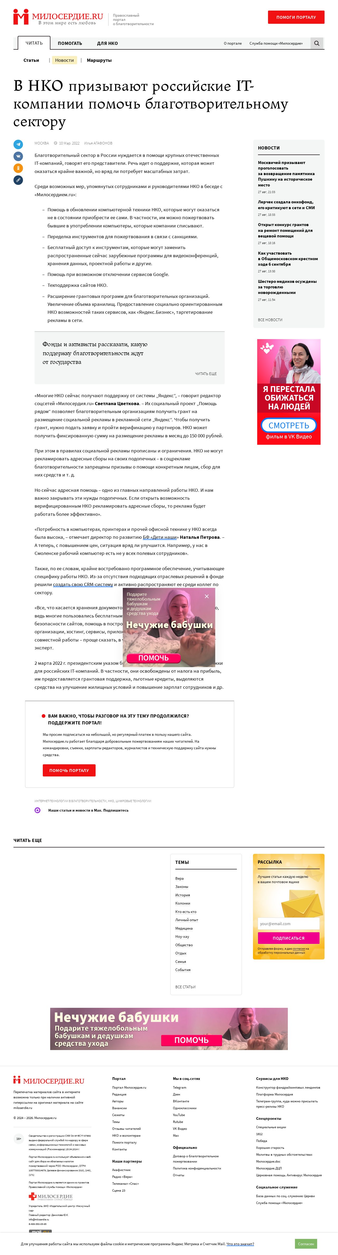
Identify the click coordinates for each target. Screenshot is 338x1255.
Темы (116, 1122)
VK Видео (180, 1128)
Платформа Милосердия (274, 1094)
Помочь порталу (69, 770)
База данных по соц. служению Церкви (285, 1196)
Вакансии (119, 1108)
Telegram (179, 1087)
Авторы (118, 1101)
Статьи (31, 60)
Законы (181, 886)
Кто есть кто (185, 911)
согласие (299, 948)
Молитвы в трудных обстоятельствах (284, 1154)
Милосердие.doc (268, 1161)
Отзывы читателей (126, 1128)
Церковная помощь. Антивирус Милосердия (289, 1175)
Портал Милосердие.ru (129, 1087)
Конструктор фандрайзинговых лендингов (288, 1087)
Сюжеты (118, 1115)
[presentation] (289, 923)
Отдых (180, 953)
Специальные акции (271, 1127)
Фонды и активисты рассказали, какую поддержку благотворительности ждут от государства (95, 353)
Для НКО (107, 43)
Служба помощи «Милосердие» (276, 43)
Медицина (184, 928)
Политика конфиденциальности (197, 1168)
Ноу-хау (182, 936)
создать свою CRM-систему (83, 584)
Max (176, 1135)
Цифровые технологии (133, 801)
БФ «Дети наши (160, 537)
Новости (64, 60)
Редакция (119, 1094)
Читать (34, 43)
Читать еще (206, 373)
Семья (180, 961)
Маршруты (99, 60)
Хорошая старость (270, 1147)
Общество (184, 944)
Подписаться (289, 938)
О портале (233, 43)
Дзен (176, 1094)
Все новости (270, 319)
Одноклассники (184, 1108)
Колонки (182, 903)
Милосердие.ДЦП (269, 1168)
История (182, 894)
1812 (259, 1134)
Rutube (178, 1122)
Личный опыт (186, 919)
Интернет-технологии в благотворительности (70, 801)
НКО (111, 801)
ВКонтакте (181, 1101)
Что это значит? (240, 1243)
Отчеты (178, 1175)
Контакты (119, 1149)
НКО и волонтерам (126, 1135)
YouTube (179, 1115)
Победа (261, 1141)
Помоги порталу (296, 17)
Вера (179, 878)
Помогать (70, 43)
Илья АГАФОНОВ (98, 143)
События (183, 969)
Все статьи (185, 986)
